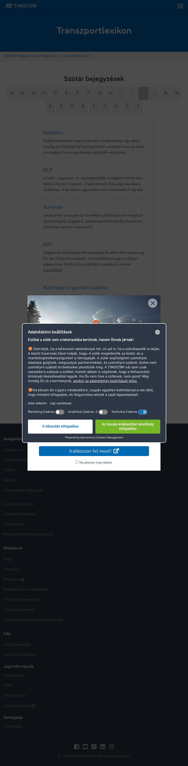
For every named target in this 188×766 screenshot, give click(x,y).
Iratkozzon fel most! (91, 451)
